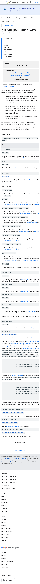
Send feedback (8, 25)
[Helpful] (13, 21)
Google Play (4, 537)
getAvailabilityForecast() (21, 73)
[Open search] (31, 2)
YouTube (4, 511)
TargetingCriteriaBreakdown (12, 413)
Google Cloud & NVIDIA (8, 488)
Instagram (4, 502)
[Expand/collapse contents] (12, 38)
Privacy (9, 575)
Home (3, 18)
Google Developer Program (9, 476)
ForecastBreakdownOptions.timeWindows (14, 347)
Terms (3, 575)
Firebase (4, 525)
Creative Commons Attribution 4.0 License (14, 458)
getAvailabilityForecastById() (20, 75)
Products (9, 18)
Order (16, 168)
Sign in (36, 2)
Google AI (4, 564)
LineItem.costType (25, 213)
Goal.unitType (25, 279)
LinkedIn (3, 505)
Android (3, 519)
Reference (33, 18)
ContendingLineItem (9, 423)
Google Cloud (5, 534)
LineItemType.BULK (25, 204)
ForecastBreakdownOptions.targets (20, 343)
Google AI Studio (6, 528)
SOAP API (26, 18)
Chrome (3, 522)
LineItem (25, 158)
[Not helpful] (15, 21)
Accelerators (5, 485)
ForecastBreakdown (9, 334)
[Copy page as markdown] (9, 33)
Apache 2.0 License (17, 460)
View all (3, 540)
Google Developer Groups (8, 479)
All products (4, 567)
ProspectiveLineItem (8, 86)
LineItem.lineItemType (10, 260)
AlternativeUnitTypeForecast (12, 433)
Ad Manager (22, 2)
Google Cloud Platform (8, 561)
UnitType (5, 176)
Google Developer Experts (9, 482)
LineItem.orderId (7, 170)
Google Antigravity (6, 531)
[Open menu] (3, 2)
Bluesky (3, 499)
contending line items (12, 426)
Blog (2, 496)
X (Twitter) (4, 508)
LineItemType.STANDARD (11, 204)
